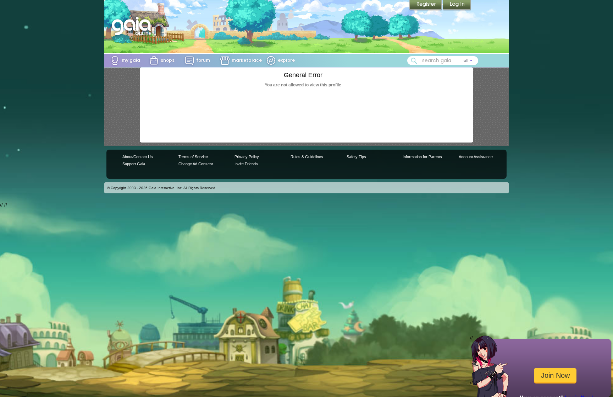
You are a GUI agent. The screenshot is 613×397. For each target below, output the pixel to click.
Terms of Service (193, 157)
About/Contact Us (137, 157)
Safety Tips (356, 157)
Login (457, 5)
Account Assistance (476, 157)
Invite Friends (246, 164)
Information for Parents (422, 157)
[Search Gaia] (414, 60)
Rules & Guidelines (307, 157)
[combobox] (442, 60)
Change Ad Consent (195, 164)
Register (426, 5)
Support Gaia (133, 164)
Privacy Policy (246, 157)
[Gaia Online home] (133, 26)
